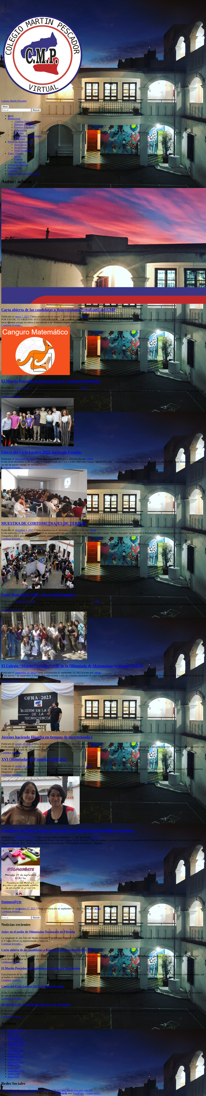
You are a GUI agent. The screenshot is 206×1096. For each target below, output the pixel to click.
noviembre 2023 (16, 1042)
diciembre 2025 (15, 1030)
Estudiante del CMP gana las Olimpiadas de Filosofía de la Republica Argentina (67, 830)
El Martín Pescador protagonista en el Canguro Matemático (51, 381)
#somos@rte (11, 902)
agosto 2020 (14, 1073)
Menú (5, 106)
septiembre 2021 (16, 1062)
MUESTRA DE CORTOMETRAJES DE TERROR (43, 523)
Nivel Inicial (20, 144)
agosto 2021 (14, 1065)
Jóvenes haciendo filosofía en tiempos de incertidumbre (47, 737)
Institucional (14, 118)
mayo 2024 (13, 1036)
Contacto (12, 170)
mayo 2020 (13, 1076)
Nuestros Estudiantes (24, 124)
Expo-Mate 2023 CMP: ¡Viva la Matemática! (38, 594)
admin (84, 316)
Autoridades (20, 130)
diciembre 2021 (15, 1056)
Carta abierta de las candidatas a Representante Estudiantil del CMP (58, 310)
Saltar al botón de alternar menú (24, 173)
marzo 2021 (14, 1068)
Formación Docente (18, 165)
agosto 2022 (14, 1053)
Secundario (20, 162)
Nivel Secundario (23, 150)
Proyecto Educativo (24, 127)
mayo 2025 (13, 1033)
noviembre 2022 (16, 1050)
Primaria (18, 159)
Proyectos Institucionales (20, 141)
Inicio (11, 115)
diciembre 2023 (15, 1039)
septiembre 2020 (16, 1070)
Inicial (17, 156)
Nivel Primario (21, 147)
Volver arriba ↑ (93, 1093)
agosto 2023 (14, 1047)
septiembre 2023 (16, 1044)
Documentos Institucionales (28, 136)
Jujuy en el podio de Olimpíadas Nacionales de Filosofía (38, 931)
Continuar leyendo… (12, 325)
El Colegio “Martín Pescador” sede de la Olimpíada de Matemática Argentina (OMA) (72, 666)
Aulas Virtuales (15, 153)
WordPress (78, 1093)
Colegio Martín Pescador (14, 101)
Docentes (19, 133)
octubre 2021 (14, 1059)
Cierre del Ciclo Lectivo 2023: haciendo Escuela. (41, 452)
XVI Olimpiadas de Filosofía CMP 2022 (34, 759)
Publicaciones (15, 167)
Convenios (19, 139)
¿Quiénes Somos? (23, 121)
